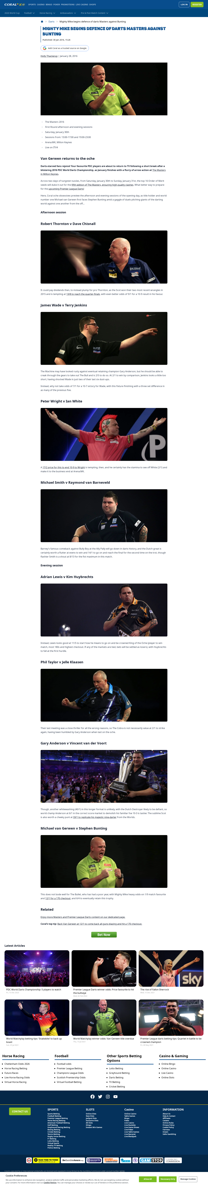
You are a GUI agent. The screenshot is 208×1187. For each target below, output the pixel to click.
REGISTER (197, 4)
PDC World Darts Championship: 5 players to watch (33, 989)
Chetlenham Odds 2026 (17, 1063)
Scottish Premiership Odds (71, 1077)
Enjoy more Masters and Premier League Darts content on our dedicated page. (83, 917)
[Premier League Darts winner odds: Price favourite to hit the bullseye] (104, 968)
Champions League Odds (70, 1073)
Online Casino (168, 1068)
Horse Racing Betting (16, 1068)
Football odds (64, 1063)
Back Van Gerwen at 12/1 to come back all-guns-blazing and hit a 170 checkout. (99, 923)
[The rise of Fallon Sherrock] (171, 968)
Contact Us (20, 1111)
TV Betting (114, 1082)
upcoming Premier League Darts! (66, 188)
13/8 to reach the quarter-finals (83, 294)
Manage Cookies (188, 1179)
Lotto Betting (116, 1068)
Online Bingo (168, 1063)
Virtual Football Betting (69, 1082)
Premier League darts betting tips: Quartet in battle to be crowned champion (170, 1040)
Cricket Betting (117, 1086)
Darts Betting (116, 1077)
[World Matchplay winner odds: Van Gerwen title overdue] (104, 1017)
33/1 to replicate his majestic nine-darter (94, 817)
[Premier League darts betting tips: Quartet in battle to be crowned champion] (171, 1017)
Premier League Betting (69, 1068)
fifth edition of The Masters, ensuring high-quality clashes (102, 184)
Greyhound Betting (119, 1073)
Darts (51, 21)
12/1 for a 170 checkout (57, 898)
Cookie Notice (50, 1182)
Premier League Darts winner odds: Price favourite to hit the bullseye (103, 991)
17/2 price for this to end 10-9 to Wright (64, 467)
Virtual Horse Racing (15, 1082)
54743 (122, 1171)
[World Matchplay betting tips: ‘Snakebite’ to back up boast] (37, 1017)
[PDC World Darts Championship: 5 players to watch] (37, 968)
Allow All (148, 1179)
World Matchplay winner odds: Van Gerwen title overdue (103, 1038)
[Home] (42, 21)
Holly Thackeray (49, 56)
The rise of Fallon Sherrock (154, 989)
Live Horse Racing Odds (17, 1077)
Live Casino (167, 1073)
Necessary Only (168, 1179)
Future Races (11, 1073)
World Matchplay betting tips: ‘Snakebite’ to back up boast (34, 1040)
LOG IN (184, 4)
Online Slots (167, 1077)
